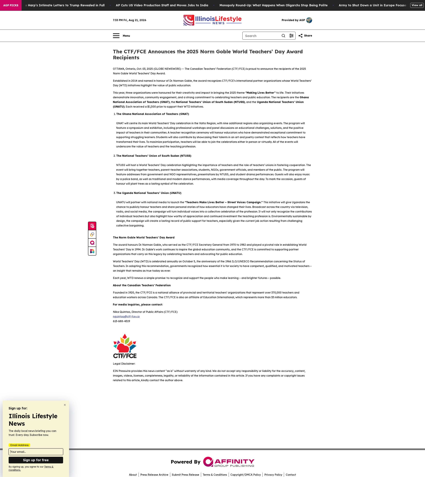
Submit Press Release (185, 474)
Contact (291, 474)
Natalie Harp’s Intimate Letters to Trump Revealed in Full (60, 5)
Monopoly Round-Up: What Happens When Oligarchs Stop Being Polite (273, 5)
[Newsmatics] (92, 251)
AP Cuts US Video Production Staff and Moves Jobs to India (162, 5)
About (133, 474)
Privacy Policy (273, 474)
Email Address (19, 445)
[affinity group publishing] (92, 243)
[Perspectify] (92, 234)
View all (417, 5)
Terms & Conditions (215, 474)
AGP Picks (10, 5)
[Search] (283, 36)
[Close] (64, 404)
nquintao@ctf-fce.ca (126, 316)
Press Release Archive (154, 474)
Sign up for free (36, 460)
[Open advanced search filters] (291, 36)
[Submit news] (92, 226)
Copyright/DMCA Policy (245, 474)
